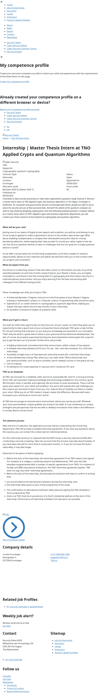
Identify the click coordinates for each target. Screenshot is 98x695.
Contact (10, 34)
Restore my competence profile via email (19, 109)
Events (10, 31)
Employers (12, 17)
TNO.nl (54, 560)
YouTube (7, 679)
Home (10, 4)
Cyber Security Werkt (17, 45)
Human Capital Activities (18, 20)
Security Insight (14, 51)
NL (8, 126)
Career (10, 14)
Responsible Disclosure (18, 691)
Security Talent (14, 42)
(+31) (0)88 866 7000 (60, 554)
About (10, 25)
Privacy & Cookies (15, 688)
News (9, 28)
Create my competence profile (14, 81)
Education (11, 11)
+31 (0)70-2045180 (13, 659)
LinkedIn (7, 676)
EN (8, 129)
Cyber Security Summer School (21, 48)
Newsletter (12, 37)
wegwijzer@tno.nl (59, 557)
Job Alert (7, 626)
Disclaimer (12, 685)
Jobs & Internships (15, 7)
